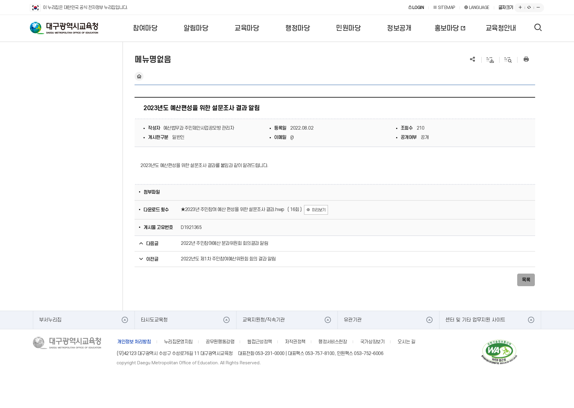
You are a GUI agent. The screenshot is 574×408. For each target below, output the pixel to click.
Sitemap (446, 7)
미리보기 (319, 210)
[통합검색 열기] (538, 28)
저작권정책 (295, 342)
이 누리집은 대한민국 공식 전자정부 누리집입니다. (85, 7)
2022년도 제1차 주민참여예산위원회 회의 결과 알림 (228, 259)
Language (478, 7)
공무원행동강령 (220, 342)
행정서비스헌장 (332, 342)
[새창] (499, 353)
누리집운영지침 (178, 342)
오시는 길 (406, 342)
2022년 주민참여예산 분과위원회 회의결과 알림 (224, 243)
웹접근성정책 (259, 342)
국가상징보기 (372, 342)
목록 (526, 280)
